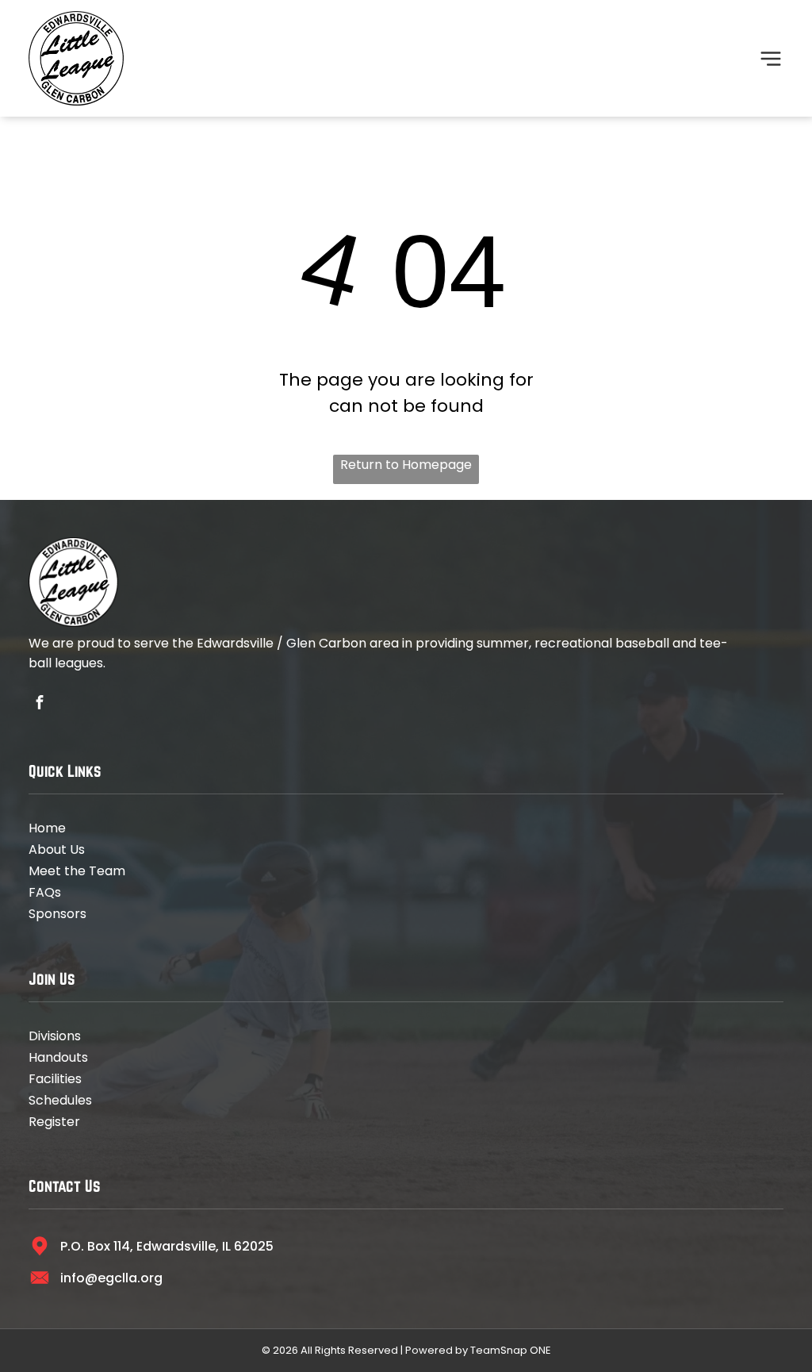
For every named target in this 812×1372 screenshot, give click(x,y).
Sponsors (57, 914)
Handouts (58, 1057)
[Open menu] (771, 59)
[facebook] (39, 704)
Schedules (60, 1100)
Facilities (55, 1079)
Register (54, 1122)
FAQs (45, 892)
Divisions (55, 1036)
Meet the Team (77, 871)
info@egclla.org (111, 1278)
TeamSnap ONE (510, 1350)
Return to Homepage (406, 464)
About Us (57, 849)
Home (47, 828)
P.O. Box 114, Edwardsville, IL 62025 (167, 1246)
